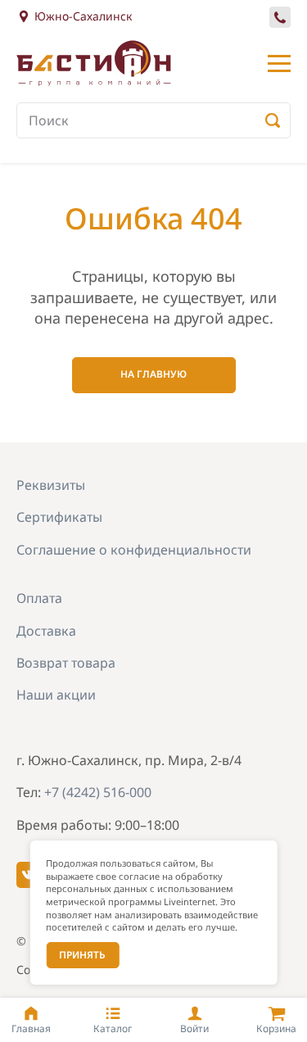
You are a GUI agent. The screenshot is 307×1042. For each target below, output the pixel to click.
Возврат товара (65, 663)
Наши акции (56, 695)
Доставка (46, 631)
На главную (153, 374)
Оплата (39, 598)
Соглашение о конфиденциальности (133, 550)
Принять (82, 955)
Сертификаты (59, 517)
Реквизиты (50, 485)
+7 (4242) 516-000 (282, 26)
